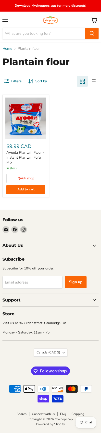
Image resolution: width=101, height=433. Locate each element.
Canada (48, 352)
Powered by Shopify (50, 424)
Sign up (76, 282)
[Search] (92, 33)
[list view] (93, 81)
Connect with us (43, 414)
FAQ (63, 414)
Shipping (78, 414)
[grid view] (82, 81)
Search (21, 414)
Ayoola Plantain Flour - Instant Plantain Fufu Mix (25, 157)
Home (7, 49)
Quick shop (26, 178)
